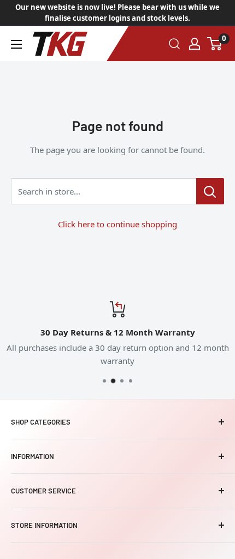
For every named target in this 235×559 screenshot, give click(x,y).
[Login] (194, 44)
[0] (215, 43)
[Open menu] (16, 44)
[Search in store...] (210, 191)
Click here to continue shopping (117, 224)
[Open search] (174, 43)
